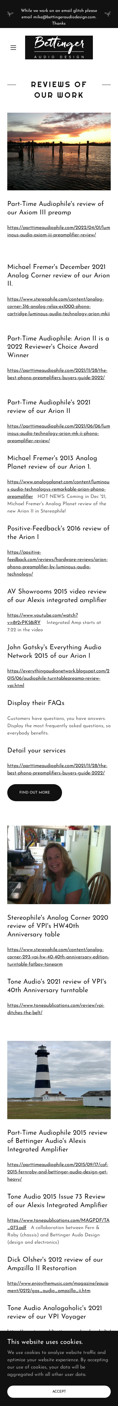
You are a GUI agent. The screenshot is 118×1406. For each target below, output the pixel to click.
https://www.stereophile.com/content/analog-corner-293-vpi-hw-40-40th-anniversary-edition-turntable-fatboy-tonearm (58, 957)
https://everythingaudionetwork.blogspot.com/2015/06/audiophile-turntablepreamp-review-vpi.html (58, 678)
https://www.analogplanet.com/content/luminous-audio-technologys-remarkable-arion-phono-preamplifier (58, 489)
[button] (15, 47)
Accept (59, 1391)
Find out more (34, 793)
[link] (59, 47)
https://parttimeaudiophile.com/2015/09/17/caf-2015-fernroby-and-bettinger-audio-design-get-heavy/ (57, 1172)
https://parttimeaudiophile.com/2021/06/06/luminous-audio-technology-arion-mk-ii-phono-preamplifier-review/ (58, 433)
